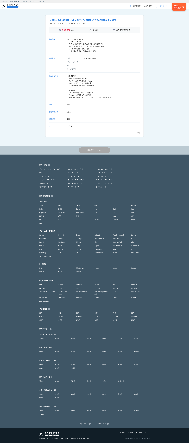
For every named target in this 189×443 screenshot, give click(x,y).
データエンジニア (73, 187)
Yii (132, 238)
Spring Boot (62, 235)
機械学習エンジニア (45, 187)
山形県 (120, 338)
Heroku (97, 297)
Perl (95, 209)
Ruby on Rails (118, 242)
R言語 (60, 216)
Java (41, 205)
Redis (60, 271)
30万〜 (41, 313)
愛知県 (57, 368)
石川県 (73, 364)
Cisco (115, 297)
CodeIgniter (80, 238)
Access (78, 271)
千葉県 (104, 351)
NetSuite (79, 297)
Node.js (79, 249)
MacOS (96, 284)
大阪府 (73, 381)
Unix (77, 288)
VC (77, 219)
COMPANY (61, 297)
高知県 (57, 397)
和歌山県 (121, 381)
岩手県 (73, 338)
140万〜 (134, 316)
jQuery (115, 249)
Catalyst (42, 245)
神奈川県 (137, 351)
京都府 (57, 381)
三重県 (73, 368)
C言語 (78, 205)
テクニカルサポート (102, 187)
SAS (77, 216)
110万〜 (79, 316)
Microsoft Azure (81, 291)
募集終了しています (94, 150)
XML (132, 212)
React (60, 245)
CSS (114, 212)
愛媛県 (41, 397)
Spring (41, 235)
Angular (97, 245)
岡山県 (73, 394)
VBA (132, 216)
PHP (59, 205)
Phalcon (116, 238)
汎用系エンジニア (45, 183)
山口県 (104, 394)
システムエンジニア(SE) (104, 169)
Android (134, 284)
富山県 (57, 364)
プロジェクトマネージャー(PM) (49, 169)
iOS (114, 284)
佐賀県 (57, 410)
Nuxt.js (60, 249)
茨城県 (41, 351)
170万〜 (79, 320)
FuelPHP (42, 242)
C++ (95, 205)
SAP (114, 291)
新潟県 (41, 364)
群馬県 (73, 351)
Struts (78, 235)
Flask (96, 242)
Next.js (41, 249)
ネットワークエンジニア (76, 180)
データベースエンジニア (47, 180)
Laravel (133, 235)
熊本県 (89, 410)
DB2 (40, 268)
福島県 (136, 338)
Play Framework (118, 235)
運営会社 (122, 432)
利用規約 (130, 432)
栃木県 (57, 351)
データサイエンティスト (104, 183)
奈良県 (104, 381)
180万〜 (97, 320)
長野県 (120, 364)
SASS (78, 252)
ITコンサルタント (73, 172)
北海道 (41, 338)
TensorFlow (98, 252)
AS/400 (60, 284)
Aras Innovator (44, 301)
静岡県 (41, 368)
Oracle (96, 268)
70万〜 (115, 313)
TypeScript (80, 212)
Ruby (41, 209)
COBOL (96, 216)
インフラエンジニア (102, 176)
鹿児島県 (137, 410)
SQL (40, 223)
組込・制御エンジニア (75, 183)
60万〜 (96, 313)
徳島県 (120, 394)
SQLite (41, 271)
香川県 (136, 394)
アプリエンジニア (73, 176)
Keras (115, 252)
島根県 (57, 394)
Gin (132, 242)
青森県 (57, 338)
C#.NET (115, 219)
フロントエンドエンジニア (104, 172)
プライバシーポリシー (142, 432)
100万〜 (60, 316)
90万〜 (41, 316)
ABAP (115, 216)
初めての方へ (148, 6)
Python (133, 205)
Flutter (133, 249)
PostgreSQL (135, 268)
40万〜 (60, 313)
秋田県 (104, 338)
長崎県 (73, 410)
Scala (78, 209)
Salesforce (43, 297)
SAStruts (97, 235)
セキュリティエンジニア (104, 180)
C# (114, 205)
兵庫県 (89, 381)
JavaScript (61, 212)
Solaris (115, 288)
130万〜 (115, 316)
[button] (94, 165)
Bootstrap (42, 252)
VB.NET (97, 219)
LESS (59, 252)
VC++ (59, 219)
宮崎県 (120, 410)
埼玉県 (89, 351)
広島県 (89, 394)
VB (40, 219)
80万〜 (133, 313)
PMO (41, 172)
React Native (117, 245)
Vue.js (78, 245)
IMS (59, 268)
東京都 (120, 351)
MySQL (115, 268)
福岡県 (41, 410)
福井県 (89, 364)
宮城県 (89, 338)
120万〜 (97, 316)
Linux (60, 288)
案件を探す (136, 6)
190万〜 (115, 320)
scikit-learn (135, 252)
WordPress (61, 242)
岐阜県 (136, 364)
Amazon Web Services (47, 291)
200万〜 (134, 320)
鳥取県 (41, 394)
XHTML (41, 216)
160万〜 (60, 320)
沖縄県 (41, 414)
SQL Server (80, 268)
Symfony (61, 238)
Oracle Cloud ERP (137, 291)
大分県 (104, 410)
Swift (115, 209)
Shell (133, 219)
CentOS (42, 288)
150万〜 (42, 320)
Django (78, 242)
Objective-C (43, 212)
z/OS (41, 284)
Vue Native (135, 245)
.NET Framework (45, 256)
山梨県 (104, 364)
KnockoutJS (98, 249)
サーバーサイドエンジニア (48, 176)
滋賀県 (41, 381)
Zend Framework (100, 238)
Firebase (134, 297)
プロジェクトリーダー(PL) (76, 169)
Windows (79, 284)
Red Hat (134, 288)
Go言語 (60, 209)
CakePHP (42, 238)
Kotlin (133, 209)
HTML (96, 212)
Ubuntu (97, 288)
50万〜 (78, 313)
